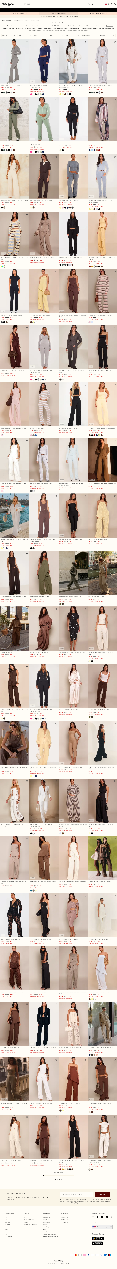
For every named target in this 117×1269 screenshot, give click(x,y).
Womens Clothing (18, 20)
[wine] (90, 266)
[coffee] (7, 322)
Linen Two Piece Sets (86, 28)
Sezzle (6, 1234)
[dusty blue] (92, 150)
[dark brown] (60, 379)
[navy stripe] (90, 150)
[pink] (63, 208)
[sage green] (41, 94)
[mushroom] (94, 1055)
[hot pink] (31, 94)
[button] (105, 4)
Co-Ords (27, 20)
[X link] (111, 1217)
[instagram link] (93, 1217)
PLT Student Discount (29, 1219)
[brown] (33, 208)
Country (94, 1222)
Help (6, 1217)
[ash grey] (33, 491)
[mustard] (92, 266)
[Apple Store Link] (98, 1243)
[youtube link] (102, 1217)
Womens (9, 20)
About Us (26, 1217)
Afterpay (7, 1227)
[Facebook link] (97, 1217)
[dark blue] (7, 548)
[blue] (36, 435)
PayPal (6, 1229)
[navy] (43, 94)
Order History (64, 1217)
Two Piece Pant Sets (83, 30)
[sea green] (4, 92)
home (3, 20)
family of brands (64, 1201)
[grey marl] (11, 92)
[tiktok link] (107, 1217)
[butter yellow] (94, 266)
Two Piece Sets (19, 28)
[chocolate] (14, 92)
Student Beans (8, 1236)
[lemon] (60, 208)
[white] (33, 94)
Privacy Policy (46, 1219)
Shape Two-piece (36, 30)
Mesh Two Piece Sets (98, 28)
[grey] (38, 94)
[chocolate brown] (102, 266)
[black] (9, 92)
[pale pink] (2, 435)
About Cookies (46, 1222)
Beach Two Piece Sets (8, 28)
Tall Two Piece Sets (60, 30)
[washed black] (92, 435)
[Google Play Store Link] (98, 1238)
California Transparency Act (49, 1234)
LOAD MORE (58, 1179)
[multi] (2, 266)
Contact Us (26, 1227)
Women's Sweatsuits (71, 30)
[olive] (60, 94)
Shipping (7, 1224)
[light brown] (97, 150)
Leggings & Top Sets (74, 28)
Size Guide (7, 1222)
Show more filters (85, 35)
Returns (7, 1219)
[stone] (4, 208)
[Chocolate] (102, 435)
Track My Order (65, 1219)
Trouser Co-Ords (35, 20)
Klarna (6, 1232)
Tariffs (44, 1229)
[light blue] (92, 322)
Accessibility (46, 1227)
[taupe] (97, 266)
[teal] (31, 891)
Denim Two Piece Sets (30, 28)
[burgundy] (99, 150)
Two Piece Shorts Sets (48, 30)
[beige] (90, 1112)
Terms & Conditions (47, 1217)
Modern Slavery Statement (30, 1224)
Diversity (26, 1222)
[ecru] (63, 379)
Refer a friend (64, 1222)
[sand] (97, 1055)
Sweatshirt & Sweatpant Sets (44, 28)
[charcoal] (7, 92)
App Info (45, 1224)
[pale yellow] (99, 435)
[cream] (63, 94)
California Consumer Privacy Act (50, 1236)
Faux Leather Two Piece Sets (60, 28)
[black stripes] (2, 92)
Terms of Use (46, 1232)
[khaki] (60, 604)
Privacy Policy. (74, 1203)
